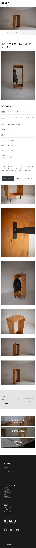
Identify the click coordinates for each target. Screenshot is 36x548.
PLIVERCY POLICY (9, 507)
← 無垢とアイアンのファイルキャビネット (6, 400)
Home (3, 33)
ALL (18, 399)
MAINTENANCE (8, 511)
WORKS (6, 495)
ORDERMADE (7, 491)
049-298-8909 (8, 474)
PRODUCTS (7, 497)
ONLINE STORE (8, 478)
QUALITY (6, 489)
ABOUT (6, 487)
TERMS (6, 509)
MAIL (5, 476)
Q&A (5, 493)
